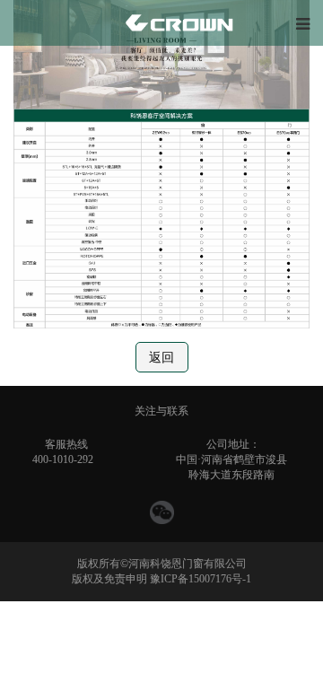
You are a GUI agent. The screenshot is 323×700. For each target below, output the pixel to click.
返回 (161, 357)
